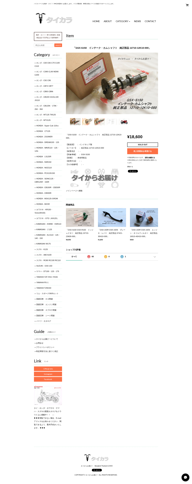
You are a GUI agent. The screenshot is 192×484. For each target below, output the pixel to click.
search (58, 45)
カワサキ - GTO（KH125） (47, 218)
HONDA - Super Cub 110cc (47, 126)
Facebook (48, 379)
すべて (74, 256)
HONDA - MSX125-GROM (47, 199)
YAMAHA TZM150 (43, 288)
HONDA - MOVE (43, 204)
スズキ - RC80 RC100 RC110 (48, 260)
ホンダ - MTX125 (43, 120)
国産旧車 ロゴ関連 (44, 299)
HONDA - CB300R (43, 193)
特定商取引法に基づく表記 (47, 351)
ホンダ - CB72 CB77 (44, 86)
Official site (48, 369)
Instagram (48, 374)
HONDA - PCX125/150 (45, 173)
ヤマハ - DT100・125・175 (47, 271)
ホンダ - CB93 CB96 (44, 91)
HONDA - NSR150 (43, 162)
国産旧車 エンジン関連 (46, 304)
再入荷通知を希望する (142, 151)
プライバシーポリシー (45, 347)
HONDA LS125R (43, 156)
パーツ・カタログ (43, 321)
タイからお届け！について (47, 339)
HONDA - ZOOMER (44, 137)
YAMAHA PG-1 (42, 282)
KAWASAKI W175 (43, 244)
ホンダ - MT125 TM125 (46, 115)
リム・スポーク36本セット (47, 293)
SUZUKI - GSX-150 (44, 266)
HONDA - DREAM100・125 (47, 142)
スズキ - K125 (42, 249)
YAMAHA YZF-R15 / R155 (47, 277)
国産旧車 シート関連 (45, 316)
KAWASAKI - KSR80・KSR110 (48, 224)
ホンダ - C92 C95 (43, 80)
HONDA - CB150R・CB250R (48, 187)
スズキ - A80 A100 (43, 255)
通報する (130, 166)
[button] (123, 21)
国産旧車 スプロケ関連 (46, 310)
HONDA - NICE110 (44, 168)
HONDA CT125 (43, 131)
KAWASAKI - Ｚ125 (44, 229)
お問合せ (39, 343)
